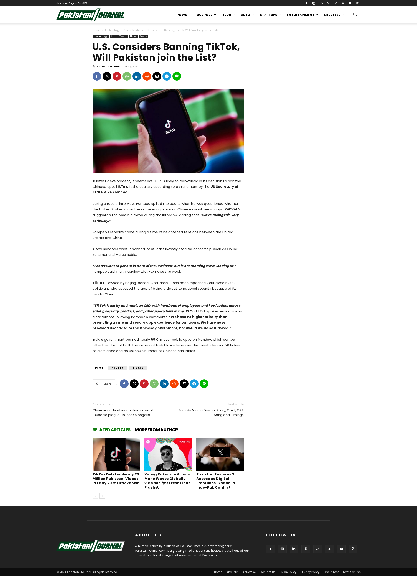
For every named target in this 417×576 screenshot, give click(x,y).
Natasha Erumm (108, 66)
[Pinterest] (328, 3)
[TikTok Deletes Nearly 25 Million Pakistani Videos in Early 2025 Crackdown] (116, 454)
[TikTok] (335, 3)
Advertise (249, 572)
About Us (232, 572)
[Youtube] (350, 3)
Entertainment (300, 15)
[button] (355, 15)
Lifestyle (332, 15)
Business (205, 15)
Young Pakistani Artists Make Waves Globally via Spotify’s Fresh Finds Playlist (167, 481)
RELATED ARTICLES (112, 429)
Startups (268, 15)
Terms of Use (352, 572)
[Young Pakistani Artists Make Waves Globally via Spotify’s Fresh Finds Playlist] (168, 454)
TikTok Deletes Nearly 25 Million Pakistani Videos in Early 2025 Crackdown (116, 478)
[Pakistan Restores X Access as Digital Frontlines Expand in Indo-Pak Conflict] (220, 454)
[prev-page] (95, 496)
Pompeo (117, 368)
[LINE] (176, 76)
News (182, 15)
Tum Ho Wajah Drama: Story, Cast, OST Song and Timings (211, 412)
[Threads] (357, 3)
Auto (245, 15)
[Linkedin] (321, 3)
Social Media (132, 30)
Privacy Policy (310, 572)
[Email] (156, 76)
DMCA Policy (288, 572)
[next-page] (102, 496)
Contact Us (267, 572)
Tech (226, 15)
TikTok (138, 368)
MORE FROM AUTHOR (156, 429)
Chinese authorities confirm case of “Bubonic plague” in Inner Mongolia (123, 412)
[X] (342, 3)
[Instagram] (314, 3)
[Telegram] (166, 76)
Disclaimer (331, 572)
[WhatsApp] (126, 76)
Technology (112, 30)
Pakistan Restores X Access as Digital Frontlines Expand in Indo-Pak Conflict (215, 481)
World (143, 36)
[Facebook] (306, 3)
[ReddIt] (146, 76)
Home (96, 30)
